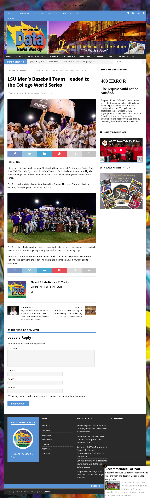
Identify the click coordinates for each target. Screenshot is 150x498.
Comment (12, 348)
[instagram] (133, 13)
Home (8, 56)
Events (111, 56)
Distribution (38, 13)
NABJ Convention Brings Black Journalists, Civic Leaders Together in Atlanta (92, 474)
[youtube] (138, 13)
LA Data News (33, 93)
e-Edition (10, 18)
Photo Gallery (126, 56)
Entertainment (35, 56)
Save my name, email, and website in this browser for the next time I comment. (48, 396)
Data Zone (84, 56)
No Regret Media (45, 491)
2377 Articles (64, 282)
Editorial (67, 13)
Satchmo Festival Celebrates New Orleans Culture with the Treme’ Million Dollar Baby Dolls (126, 476)
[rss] (143, 13)
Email (10, 379)
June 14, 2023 (17, 93)
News (18, 56)
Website (11, 387)
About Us (10, 13)
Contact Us (23, 13)
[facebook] (123, 13)
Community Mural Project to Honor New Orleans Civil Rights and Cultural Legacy (92, 463)
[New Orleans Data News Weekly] (75, 51)
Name (10, 370)
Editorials (67, 56)
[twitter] (128, 13)
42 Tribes (98, 56)
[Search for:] (128, 61)
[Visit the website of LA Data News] (32, 291)
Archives (79, 13)
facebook (95, 486)
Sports (46, 93)
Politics (54, 56)
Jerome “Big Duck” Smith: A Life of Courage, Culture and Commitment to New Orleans (92, 428)
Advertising (53, 13)
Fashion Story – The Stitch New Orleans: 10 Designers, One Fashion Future (90, 439)
